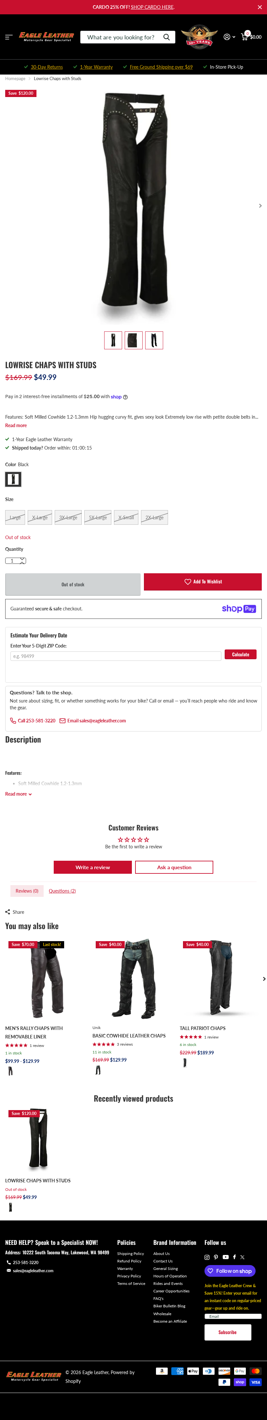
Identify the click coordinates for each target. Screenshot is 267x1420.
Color (17, 464)
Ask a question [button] (174, 867)
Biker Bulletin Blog (169, 1305)
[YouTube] (226, 1257)
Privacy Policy (129, 1276)
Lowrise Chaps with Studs (38, 1180)
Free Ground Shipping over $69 (161, 67)
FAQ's (158, 1298)
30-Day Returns (47, 67)
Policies (126, 1242)
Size (9, 499)
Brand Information (174, 1242)
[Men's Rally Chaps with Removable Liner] (46, 979)
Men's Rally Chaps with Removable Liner (34, 1032)
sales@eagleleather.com (33, 1270)
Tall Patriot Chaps (203, 1028)
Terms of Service (131, 1283)
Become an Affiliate (170, 1321)
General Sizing (165, 1268)
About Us (161, 1253)
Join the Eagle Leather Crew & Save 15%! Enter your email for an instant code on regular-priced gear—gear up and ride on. (232, 1297)
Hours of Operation (170, 1276)
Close (260, 7)
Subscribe (228, 1332)
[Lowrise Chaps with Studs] (38, 1139)
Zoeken (167, 37)
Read (16, 794)
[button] (22, 563)
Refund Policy (129, 1261)
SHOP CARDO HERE (152, 7)
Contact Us (163, 1261)
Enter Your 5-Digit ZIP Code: (38, 645)
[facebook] (234, 1257)
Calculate (240, 654)
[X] (242, 1257)
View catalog (9, 37)
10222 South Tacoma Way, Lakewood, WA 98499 (65, 1252)
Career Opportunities (171, 1290)
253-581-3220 (25, 1262)
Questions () (62, 891)
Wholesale (162, 1313)
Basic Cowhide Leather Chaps (129, 1035)
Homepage (15, 78)
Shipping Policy (130, 1253)
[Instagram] (206, 1257)
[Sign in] (229, 37)
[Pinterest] (216, 1257)
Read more (16, 425)
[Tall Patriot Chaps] (221, 979)
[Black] (10, 1071)
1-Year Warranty (96, 67)
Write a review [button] (93, 867)
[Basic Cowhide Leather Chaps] (133, 979)
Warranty (125, 1268)
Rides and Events (168, 1283)
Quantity (14, 549)
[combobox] (128, 37)
